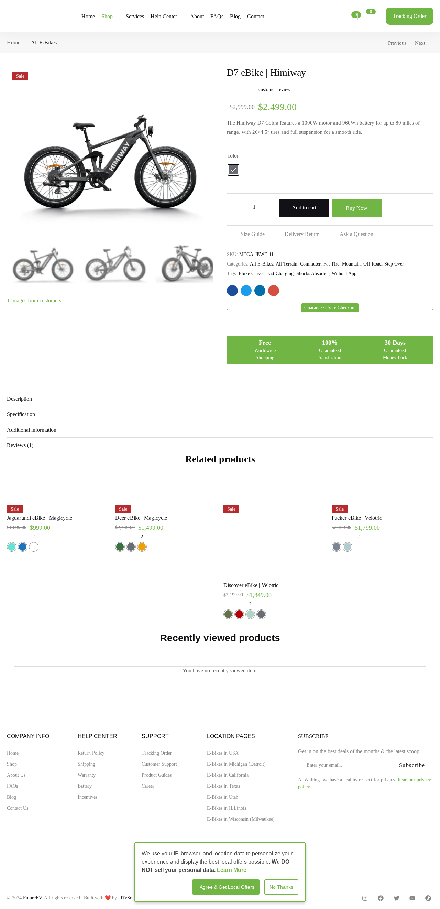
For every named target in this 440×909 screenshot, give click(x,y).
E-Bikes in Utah (222, 797)
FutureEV (32, 897)
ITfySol (126, 897)
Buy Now (356, 208)
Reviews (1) (20, 445)
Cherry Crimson (239, 614)
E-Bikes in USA (223, 753)
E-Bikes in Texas (223, 786)
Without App (344, 273)
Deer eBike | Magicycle (141, 518)
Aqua (11, 547)
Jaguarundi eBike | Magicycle (39, 518)
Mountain (351, 264)
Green (120, 547)
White (33, 547)
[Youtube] (412, 898)
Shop (12, 764)
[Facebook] (381, 898)
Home (13, 42)
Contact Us (17, 808)
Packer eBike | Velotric (357, 518)
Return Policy (91, 753)
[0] (348, 16)
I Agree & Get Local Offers (225, 887)
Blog (11, 797)
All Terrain (286, 264)
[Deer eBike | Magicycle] (166, 504)
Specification (21, 414)
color (233, 156)
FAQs (12, 786)
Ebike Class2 (251, 273)
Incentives (87, 797)
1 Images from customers (34, 300)
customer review (272, 89)
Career (148, 786)
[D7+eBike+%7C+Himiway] (246, 290)
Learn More (231, 870)
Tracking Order (157, 753)
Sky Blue (347, 547)
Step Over (394, 264)
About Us (16, 775)
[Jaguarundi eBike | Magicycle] (57, 504)
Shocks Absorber (312, 273)
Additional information (31, 430)
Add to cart (304, 207)
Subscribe (412, 765)
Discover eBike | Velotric (251, 585)
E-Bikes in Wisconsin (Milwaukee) (241, 819)
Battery (85, 786)
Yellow (142, 547)
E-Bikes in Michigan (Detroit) (236, 764)
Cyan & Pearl (250, 614)
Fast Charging (280, 273)
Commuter (310, 264)
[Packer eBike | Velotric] (382, 504)
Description (19, 399)
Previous (397, 43)
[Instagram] (365, 898)
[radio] (233, 170)
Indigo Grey (336, 547)
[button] (330, 307)
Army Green (228, 614)
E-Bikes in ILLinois (226, 808)
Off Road (372, 264)
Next (420, 43)
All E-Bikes (44, 42)
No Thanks (281, 887)
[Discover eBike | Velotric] (274, 538)
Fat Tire (331, 264)
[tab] (220, 399)
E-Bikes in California (228, 775)
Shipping (86, 764)
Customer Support (159, 764)
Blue (22, 547)
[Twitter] (396, 898)
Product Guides (157, 775)
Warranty (87, 775)
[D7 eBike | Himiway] (232, 290)
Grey (131, 547)
